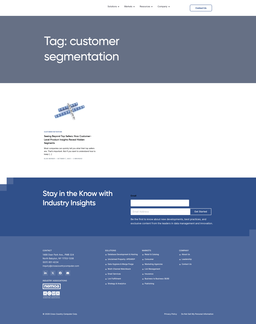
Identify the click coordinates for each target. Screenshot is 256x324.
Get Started (200, 211)
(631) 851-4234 (50, 262)
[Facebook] (60, 273)
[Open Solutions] (118, 6)
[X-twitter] (52, 273)
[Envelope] (67, 273)
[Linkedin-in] (45, 273)
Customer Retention (53, 132)
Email (133, 195)
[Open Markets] (134, 6)
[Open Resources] (152, 6)
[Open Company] (169, 6)
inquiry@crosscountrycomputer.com (61, 266)
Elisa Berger (49, 159)
